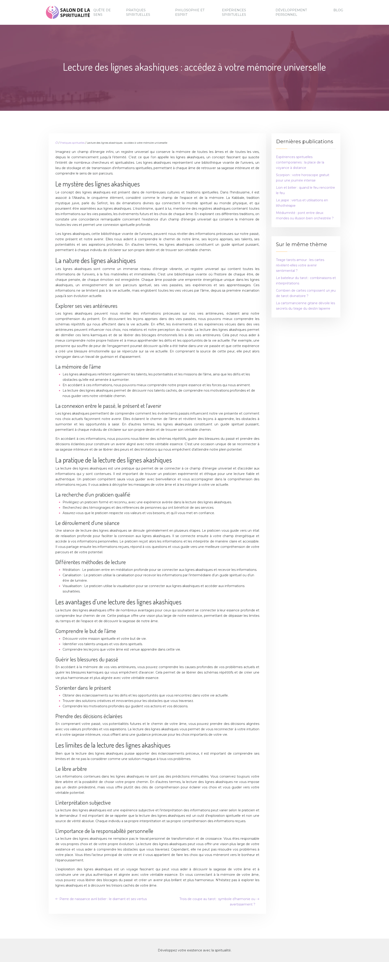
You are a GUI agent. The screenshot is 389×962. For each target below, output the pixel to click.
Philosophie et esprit (189, 12)
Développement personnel (291, 12)
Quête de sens (102, 12)
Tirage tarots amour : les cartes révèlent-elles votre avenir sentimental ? (300, 265)
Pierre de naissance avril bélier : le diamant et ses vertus (103, 899)
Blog (338, 10)
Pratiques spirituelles (138, 12)
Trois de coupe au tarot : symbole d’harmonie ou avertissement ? (217, 901)
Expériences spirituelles (234, 12)
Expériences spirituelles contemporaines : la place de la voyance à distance (300, 162)
